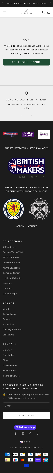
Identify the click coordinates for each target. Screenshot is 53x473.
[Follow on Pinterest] (30, 433)
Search (6, 308)
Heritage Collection (12, 278)
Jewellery (7, 283)
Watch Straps (10, 293)
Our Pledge (8, 355)
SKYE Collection (11, 257)
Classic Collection (11, 262)
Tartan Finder (9, 314)
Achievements (10, 365)
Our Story (7, 350)
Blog (5, 360)
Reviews (7, 319)
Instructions (8, 324)
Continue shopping (26, 62)
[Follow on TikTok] (37, 433)
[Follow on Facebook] (15, 433)
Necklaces (8, 288)
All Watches (9, 247)
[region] (26, 100)
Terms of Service (11, 375)
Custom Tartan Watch (14, 252)
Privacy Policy (10, 370)
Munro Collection (11, 267)
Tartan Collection (11, 273)
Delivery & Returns (12, 329)
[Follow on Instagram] (22, 433)
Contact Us (8, 334)
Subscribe (26, 415)
